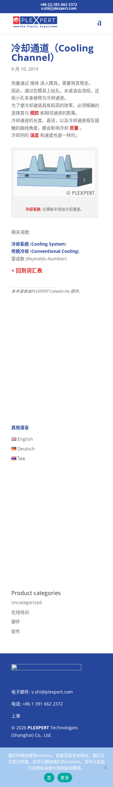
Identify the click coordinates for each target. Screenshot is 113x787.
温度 (34, 135)
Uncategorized (26, 602)
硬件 (15, 622)
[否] (105, 767)
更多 (65, 777)
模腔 (34, 113)
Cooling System (48, 244)
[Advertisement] (56, 354)
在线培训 (20, 612)
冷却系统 (32, 209)
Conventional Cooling (54, 251)
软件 (15, 631)
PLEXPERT (38, 728)
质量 (74, 128)
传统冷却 (20, 251)
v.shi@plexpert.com (52, 692)
